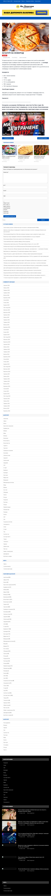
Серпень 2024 (7, 344)
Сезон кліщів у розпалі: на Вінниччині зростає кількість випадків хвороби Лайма (21, 227)
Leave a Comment (22, 57)
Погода (5, 497)
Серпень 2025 (7, 314)
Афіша (5, 421)
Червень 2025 (7, 319)
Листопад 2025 (7, 307)
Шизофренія (6, 553)
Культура (6, 475)
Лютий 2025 (6, 329)
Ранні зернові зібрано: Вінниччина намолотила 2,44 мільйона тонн (18, 239)
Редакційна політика (30, 1)
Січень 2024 (6, 361)
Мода (5, 485)
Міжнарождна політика (9, 482)
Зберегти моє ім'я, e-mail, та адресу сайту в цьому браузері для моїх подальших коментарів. (6, 207)
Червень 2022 (7, 403)
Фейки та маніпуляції (8, 551)
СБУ (4, 517)
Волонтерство (7, 443)
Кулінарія (4, 55)
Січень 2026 (6, 302)
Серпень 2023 (7, 374)
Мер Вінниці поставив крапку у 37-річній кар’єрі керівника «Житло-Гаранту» (20, 251)
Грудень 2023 (6, 364)
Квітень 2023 (6, 383)
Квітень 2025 (6, 324)
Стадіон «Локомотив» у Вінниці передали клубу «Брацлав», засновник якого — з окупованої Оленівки (26, 248)
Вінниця (5, 435)
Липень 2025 (6, 317)
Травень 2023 (7, 381)
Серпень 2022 (7, 398)
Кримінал (6, 470)
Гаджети (5, 445)
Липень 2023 (6, 376)
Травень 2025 (7, 322)
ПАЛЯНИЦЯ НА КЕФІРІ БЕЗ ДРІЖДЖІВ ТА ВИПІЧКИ (24, 157)
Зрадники (6, 462)
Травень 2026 (7, 292)
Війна (5, 433)
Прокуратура (6, 509)
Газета (5, 749)
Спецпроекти (6, 524)
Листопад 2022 (7, 396)
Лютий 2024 (6, 359)
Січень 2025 (6, 332)
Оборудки (6, 492)
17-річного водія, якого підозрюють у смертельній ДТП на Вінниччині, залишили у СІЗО (23, 277)
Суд (4, 531)
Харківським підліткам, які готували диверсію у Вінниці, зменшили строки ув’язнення (22, 270)
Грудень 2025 (6, 305)
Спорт (5, 526)
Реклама (5, 512)
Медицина (6, 480)
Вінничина (6, 438)
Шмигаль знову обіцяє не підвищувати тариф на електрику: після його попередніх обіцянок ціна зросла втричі (25, 231)
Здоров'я (6, 457)
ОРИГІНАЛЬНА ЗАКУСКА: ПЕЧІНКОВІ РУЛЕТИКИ (39, 157)
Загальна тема (7, 455)
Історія (5, 467)
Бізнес (5, 423)
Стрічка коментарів (8, 568)
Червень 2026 (7, 290)
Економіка (6, 453)
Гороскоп (6, 448)
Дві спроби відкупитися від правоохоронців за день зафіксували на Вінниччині (21, 267)
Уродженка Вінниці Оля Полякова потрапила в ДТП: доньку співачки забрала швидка (22, 272)
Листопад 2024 (7, 337)
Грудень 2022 (6, 393)
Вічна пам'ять (7, 440)
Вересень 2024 (7, 342)
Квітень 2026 (6, 295)
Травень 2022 (7, 405)
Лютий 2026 (6, 300)
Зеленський (6, 460)
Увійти (5, 564)
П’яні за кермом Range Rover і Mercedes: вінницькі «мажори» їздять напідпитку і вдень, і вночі (24, 234)
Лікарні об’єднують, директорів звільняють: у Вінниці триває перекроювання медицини (23, 253)
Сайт (4, 195)
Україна (5, 544)
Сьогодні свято (7, 536)
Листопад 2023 (7, 366)
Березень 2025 (7, 327)
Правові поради (7, 507)
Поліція (5, 504)
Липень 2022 (6, 401)
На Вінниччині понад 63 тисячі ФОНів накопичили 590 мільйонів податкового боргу (22, 246)
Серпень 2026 (7, 285)
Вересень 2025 (7, 312)
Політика (5, 502)
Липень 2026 (6, 287)
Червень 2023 (7, 378)
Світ (4, 519)
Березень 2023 (7, 386)
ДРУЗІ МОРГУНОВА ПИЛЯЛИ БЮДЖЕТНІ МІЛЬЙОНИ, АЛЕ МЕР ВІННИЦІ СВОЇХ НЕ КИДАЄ (43, 138)
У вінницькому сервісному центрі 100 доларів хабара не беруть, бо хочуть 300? (21, 244)
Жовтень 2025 (7, 310)
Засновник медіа (17, 1)
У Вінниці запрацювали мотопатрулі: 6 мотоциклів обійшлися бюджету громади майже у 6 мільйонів (26, 265)
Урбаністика (6, 546)
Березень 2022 (7, 410)
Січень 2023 (6, 391)
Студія (5, 529)
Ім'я (4, 185)
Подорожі (6, 499)
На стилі (5, 489)
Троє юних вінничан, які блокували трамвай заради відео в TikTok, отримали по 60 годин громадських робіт (26, 257)
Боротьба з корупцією (8, 425)
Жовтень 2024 (7, 339)
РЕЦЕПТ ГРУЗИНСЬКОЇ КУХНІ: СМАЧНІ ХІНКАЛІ (9, 157)
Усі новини (6, 744)
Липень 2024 (6, 346)
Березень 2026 (7, 297)
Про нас (23, 1)
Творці (5, 539)
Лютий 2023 (6, 388)
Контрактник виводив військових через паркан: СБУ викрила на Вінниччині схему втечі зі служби (25, 260)
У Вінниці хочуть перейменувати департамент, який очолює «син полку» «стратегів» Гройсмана (25, 263)
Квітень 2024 (6, 354)
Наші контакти (37, 1)
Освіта (5, 494)
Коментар (5, 172)
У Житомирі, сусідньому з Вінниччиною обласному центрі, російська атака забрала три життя (24, 275)
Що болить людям (8, 556)
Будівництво (6, 428)
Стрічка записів (7, 566)
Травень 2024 (7, 351)
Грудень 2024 (6, 334)
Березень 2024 (7, 356)
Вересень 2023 (7, 371)
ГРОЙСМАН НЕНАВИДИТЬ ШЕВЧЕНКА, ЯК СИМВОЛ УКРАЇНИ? (9, 138)
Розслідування (7, 722)
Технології (6, 541)
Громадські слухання (8, 450)
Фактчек (5, 548)
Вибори (5, 430)
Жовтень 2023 (7, 369)
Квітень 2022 (6, 408)
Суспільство (6, 534)
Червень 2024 (7, 349)
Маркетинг (6, 477)
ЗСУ (4, 465)
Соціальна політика (8, 521)
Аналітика (6, 418)
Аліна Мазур (14, 57)
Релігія (5, 514)
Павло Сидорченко (30, 813)
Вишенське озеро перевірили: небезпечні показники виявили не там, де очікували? (22, 236)
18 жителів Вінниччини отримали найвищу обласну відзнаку (17, 241)
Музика (5, 487)
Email (4, 190)
